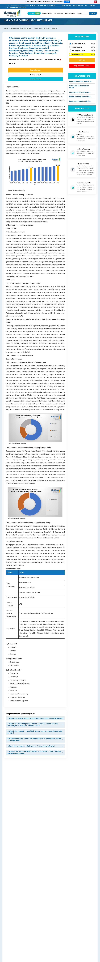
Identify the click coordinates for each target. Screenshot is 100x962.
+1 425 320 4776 (32, 5)
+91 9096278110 (51, 5)
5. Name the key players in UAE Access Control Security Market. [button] (31, 746)
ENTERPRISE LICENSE (78, 50)
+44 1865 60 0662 (41, 5)
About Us (69, 5)
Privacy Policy (60, 1)
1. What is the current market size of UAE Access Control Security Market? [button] (35, 718)
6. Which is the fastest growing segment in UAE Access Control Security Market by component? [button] (34, 752)
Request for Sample (82, 66)
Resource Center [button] (69, 13)
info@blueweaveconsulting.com (17, 7)
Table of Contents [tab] (36, 75)
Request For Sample (36, 79)
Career (75, 5)
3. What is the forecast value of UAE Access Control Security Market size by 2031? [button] (35, 732)
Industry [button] (34, 13)
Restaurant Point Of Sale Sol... (80, 101)
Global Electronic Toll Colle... (79, 92)
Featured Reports (47, 13)
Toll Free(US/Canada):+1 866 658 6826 (17, 5)
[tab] (35, 718)
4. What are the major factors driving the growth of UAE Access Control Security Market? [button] (34, 739)
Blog (86, 5)
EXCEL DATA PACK (77, 54)
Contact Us (92, 5)
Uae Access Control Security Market (46, 28)
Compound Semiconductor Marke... (79, 87)
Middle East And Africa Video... (80, 97)
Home (63, 5)
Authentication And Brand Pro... (80, 81)
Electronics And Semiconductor (21, 28)
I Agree (67, 1)
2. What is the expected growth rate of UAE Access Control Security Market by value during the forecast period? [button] (33, 725)
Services (80, 5)
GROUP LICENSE (77, 47)
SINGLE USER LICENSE (78, 44)
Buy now (82, 60)
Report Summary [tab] (35, 70)
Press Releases (58, 13)
